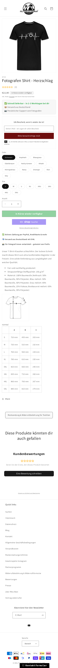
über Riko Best (11, 592)
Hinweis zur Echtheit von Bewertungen (29, 493)
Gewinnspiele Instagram (16, 561)
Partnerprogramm (13, 567)
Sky (8, 176)
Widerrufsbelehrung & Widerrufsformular (23, 573)
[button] (5, 9)
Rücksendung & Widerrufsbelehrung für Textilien (29, 415)
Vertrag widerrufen (13, 598)
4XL (8, 193)
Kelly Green (28, 164)
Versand (11, 96)
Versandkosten (11, 548)
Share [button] (7, 399)
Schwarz (10, 158)
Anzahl (4, 198)
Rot (50, 170)
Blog (7, 530)
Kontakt (8, 536)
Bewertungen (11, 579)
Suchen (8, 512)
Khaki (43, 164)
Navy (25, 170)
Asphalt (24, 158)
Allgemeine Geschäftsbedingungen (20, 542)
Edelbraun (11, 164)
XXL (41, 187)
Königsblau (11, 170)
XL (31, 187)
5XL (18, 193)
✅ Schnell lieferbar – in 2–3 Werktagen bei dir (26, 103)
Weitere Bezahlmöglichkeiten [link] (29, 228)
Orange (38, 170)
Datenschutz (10, 524)
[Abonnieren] (42, 615)
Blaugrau (38, 158)
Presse (8, 585)
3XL (51, 187)
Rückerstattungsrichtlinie (16, 555)
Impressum (10, 518)
